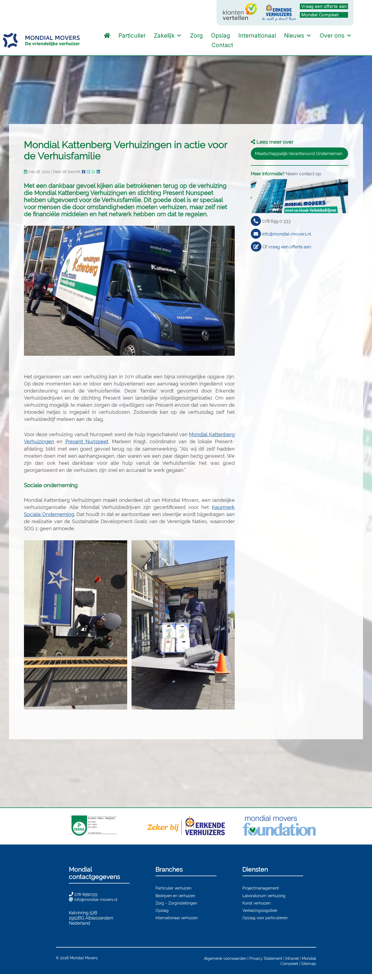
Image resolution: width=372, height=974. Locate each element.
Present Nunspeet (87, 441)
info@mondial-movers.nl (286, 234)
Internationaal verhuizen (176, 917)
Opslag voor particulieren (265, 917)
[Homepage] (107, 35)
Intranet (292, 958)
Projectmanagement (260, 888)
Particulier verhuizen (173, 888)
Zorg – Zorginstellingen (176, 903)
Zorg (196, 35)
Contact (222, 45)
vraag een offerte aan (289, 246)
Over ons (332, 35)
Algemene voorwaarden (225, 958)
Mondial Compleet (320, 14)
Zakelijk (164, 35)
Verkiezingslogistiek (259, 910)
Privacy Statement (265, 958)
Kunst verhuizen (256, 903)
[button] (243, 45)
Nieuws (294, 35)
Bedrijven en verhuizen (175, 895)
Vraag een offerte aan (324, 6)
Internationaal (257, 35)
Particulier (132, 35)
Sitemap (308, 963)
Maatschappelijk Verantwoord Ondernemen (298, 153)
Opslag (220, 35)
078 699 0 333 (276, 221)
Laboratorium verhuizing (263, 895)
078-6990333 (85, 894)
